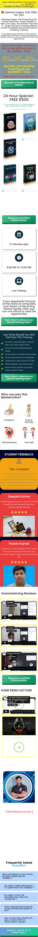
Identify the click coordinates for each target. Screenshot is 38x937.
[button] (19, 704)
